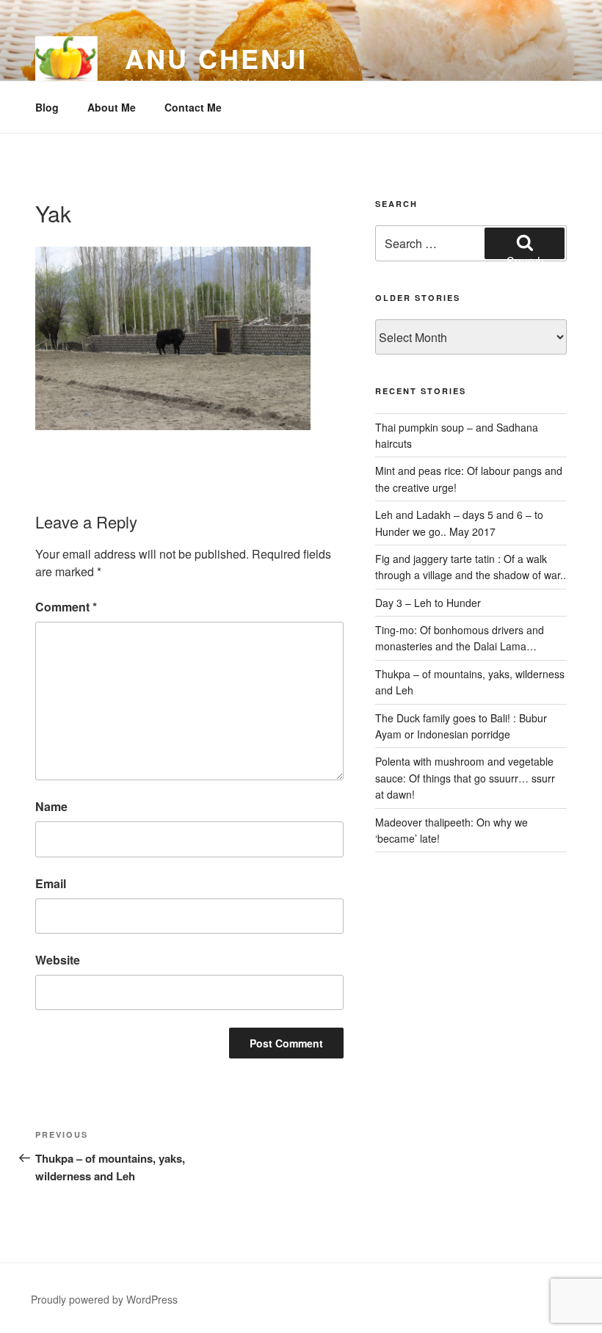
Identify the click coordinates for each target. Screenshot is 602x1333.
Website (57, 959)
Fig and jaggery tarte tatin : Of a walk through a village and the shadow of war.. (470, 566)
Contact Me (193, 107)
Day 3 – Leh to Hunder (428, 602)
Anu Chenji (216, 58)
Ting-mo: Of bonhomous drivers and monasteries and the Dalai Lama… (459, 637)
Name (51, 806)
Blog (47, 107)
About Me (111, 107)
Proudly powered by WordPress (104, 1299)
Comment (66, 606)
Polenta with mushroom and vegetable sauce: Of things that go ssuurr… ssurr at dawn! (465, 778)
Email (50, 883)
